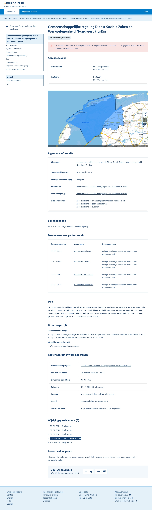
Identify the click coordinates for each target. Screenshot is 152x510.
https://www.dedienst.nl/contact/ (94, 408)
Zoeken (10, 504)
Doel (7, 59)
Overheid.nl (10, 12)
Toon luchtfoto (145, 120)
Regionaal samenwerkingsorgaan (18, 66)
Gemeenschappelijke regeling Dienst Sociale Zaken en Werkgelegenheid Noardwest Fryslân (22, 38)
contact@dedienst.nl (89, 401)
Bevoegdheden (11, 52)
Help (7, 84)
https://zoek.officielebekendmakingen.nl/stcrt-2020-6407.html (76, 337)
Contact (10, 495)
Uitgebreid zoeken (29, 11)
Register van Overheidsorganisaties (32, 18)
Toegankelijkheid (50, 498)
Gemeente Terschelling (83, 274)
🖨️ (145, 141)
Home (15, 18)
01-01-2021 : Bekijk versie (61, 434)
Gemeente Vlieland (82, 261)
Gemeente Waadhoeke (83, 284)
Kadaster (134, 146)
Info (113, 145)
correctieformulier (55, 460)
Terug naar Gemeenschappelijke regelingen (23, 27)
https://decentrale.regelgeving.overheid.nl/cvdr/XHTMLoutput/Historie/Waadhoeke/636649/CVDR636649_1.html (97, 334)
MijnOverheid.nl (121, 492)
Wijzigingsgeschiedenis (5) (15, 69)
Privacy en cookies (50, 495)
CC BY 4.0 (141, 146)
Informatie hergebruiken (53, 492)
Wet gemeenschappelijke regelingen (65, 346)
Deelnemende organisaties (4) (17, 55)
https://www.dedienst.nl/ (91, 394)
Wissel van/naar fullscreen (145, 114)
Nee (98, 471)
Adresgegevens (11, 45)
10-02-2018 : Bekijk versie (61, 442)
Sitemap (46, 501)
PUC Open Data (85, 498)
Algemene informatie (14, 49)
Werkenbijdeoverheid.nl (125, 501)
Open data (83, 492)
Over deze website (14, 492)
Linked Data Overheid (88, 495)
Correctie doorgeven (13, 80)
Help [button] (146, 11)
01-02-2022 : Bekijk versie (61, 430)
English (10, 498)
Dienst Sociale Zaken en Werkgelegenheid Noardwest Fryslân (101, 186)
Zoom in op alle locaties (145, 126)
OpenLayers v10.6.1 (125, 146)
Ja (86, 471)
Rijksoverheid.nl (121, 495)
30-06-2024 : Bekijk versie (61, 426)
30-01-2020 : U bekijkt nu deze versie (65, 438)
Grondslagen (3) (12, 62)
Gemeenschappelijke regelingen (57, 18)
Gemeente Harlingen (82, 251)
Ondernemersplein (123, 498)
